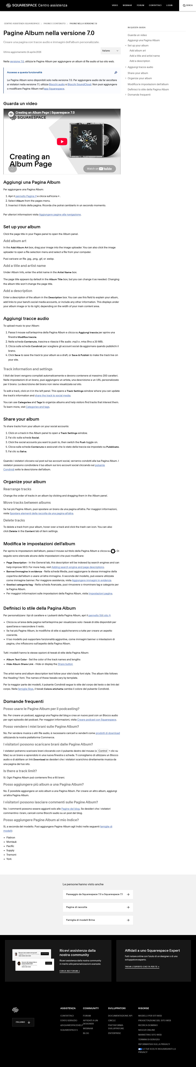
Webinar (88, 1028)
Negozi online (146, 1030)
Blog (86, 1033)
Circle (112, 1021)
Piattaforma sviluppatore (116, 1027)
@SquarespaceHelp (71, 1025)
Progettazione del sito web (154, 1021)
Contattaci (67, 1016)
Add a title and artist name (145, 55)
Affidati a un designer (90, 1022)
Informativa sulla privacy (154, 1044)
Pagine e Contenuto (55, 24)
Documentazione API (120, 1016)
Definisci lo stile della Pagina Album (148, 89)
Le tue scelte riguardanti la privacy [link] (157, 1050)
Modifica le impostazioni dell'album (148, 84)
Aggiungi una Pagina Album (144, 40)
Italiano (20, 1022)
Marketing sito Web (150, 1035)
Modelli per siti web (150, 1016)
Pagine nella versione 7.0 (83, 24)
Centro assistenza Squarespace (22, 24)
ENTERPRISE (114, 1033)
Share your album (138, 73)
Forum (87, 1016)
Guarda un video (137, 35)
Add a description (140, 60)
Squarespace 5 (69, 1030)
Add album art (138, 50)
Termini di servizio (149, 1040)
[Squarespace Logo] (15, 1010)
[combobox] (111, 50)
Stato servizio (68, 1021)
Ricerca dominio (148, 1025)
